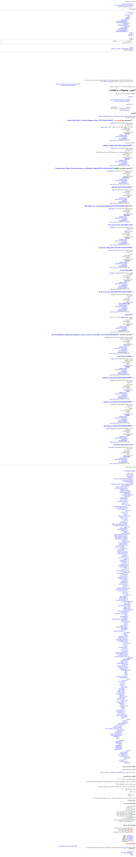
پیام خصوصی (129, 475)
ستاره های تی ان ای (122, 590)
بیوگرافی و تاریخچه (125, 533)
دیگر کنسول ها (117, 749)
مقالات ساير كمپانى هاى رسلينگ (119, 524)
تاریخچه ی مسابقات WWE (121, 536)
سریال (125, 622)
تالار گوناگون (130, 657)
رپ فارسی (124, 633)
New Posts (127, 14)
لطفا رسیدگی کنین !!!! (126, 270)
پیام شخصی (124, 137)
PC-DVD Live (118, 732)
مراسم (125, 624)
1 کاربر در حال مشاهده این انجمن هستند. (119, 772)
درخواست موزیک (123, 598)
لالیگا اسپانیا (121, 689)
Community (127, 18)
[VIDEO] (130, 839)
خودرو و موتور (123, 761)
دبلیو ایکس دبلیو (123, 522)
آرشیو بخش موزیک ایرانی (121, 639)
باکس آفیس (124, 617)
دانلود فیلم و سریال (125, 621)
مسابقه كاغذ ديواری (122, 754)
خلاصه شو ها (121, 549)
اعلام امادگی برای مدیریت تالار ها (108, 291)
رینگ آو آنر (124, 562)
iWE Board (115, 736)
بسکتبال (122, 707)
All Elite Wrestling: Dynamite (120, 506)
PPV (126, 671)
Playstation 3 (118, 745)
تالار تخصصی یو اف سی (127, 601)
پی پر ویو (125, 513)
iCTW (125, 675)
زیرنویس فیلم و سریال (121, 626)
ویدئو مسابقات (126, 608)
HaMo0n (112, 227)
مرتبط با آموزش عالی (122, 665)
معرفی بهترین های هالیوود (121, 613)
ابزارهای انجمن (130, 96)
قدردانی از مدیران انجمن (121, 486)
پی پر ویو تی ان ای (122, 557)
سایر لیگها (121, 695)
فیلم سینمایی (124, 629)
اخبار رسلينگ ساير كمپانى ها (120, 525)
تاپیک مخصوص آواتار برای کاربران (108, 247)
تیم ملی (122, 685)
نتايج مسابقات (126, 604)
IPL (117, 737)
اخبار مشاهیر (124, 620)
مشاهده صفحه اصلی (122, 287)
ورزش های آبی (120, 712)
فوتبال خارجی (123, 687)
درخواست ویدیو (123, 596)
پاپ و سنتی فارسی (122, 637)
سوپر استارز (124, 504)
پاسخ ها (122, 116)
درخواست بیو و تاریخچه (121, 600)
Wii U (120, 744)
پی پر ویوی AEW (123, 509)
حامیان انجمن (128, 314)
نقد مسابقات (124, 530)
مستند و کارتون (123, 625)
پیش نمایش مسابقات (122, 529)
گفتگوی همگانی (123, 528)
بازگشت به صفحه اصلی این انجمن (122, 101)
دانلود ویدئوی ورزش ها (121, 715)
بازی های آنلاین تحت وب (115, 733)
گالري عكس (127, 757)
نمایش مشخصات (123, 135)
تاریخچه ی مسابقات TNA (121, 538)
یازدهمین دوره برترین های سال (125, 6)
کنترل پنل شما (129, 474)
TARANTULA (110, 171)
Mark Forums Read (122, 25)
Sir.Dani (112, 148)
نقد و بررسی (127, 526)
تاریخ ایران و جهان (123, 667)
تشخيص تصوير (123, 751)
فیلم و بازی (124, 651)
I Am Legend (111, 250)
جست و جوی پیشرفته (124, 110)
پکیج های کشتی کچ (122, 542)
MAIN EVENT (123, 498)
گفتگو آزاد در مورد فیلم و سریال (119, 618)
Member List (124, 19)
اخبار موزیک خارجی (122, 655)
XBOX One (118, 742)
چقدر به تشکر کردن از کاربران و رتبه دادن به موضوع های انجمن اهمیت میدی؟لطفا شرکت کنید (77, 334)
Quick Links (127, 26)
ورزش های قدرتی (120, 711)
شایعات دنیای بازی (117, 727)
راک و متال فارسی (122, 636)
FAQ (129, 16)
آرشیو (122, 717)
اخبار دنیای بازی (120, 724)
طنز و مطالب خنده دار (121, 663)
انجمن (131, 13)
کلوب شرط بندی (123, 668)
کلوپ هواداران (120, 697)
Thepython (111, 273)
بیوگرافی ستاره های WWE (120, 534)
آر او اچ (125, 519)
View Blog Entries (123, 138)
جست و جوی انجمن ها (127, 480)
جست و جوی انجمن (129, 104)
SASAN (112, 123)
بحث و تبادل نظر (123, 696)
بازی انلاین (130, 35)
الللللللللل (122, 317)
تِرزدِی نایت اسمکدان (122, 501)
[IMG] (131, 838)
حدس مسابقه (123, 756)
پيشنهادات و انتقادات (125, 490)
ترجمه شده (121, 703)
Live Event (124, 574)
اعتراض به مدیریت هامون (110, 401)
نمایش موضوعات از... (130, 779)
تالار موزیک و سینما (128, 609)
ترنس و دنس (124, 649)
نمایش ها (118, 116)
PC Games (118, 731)
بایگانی (131, 853)
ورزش (128, 679)
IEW (126, 673)
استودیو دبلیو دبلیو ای (122, 553)
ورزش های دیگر (123, 705)
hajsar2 (112, 358)
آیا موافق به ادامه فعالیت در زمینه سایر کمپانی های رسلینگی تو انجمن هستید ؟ (77, 168)
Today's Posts (124, 27)
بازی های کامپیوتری (122, 723)
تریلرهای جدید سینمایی (119, 631)
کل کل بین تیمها (120, 699)
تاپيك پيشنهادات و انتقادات (110, 145)
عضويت (131, 37)
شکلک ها (130, 837)
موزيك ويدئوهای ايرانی (122, 640)
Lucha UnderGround (122, 565)
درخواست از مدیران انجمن (124, 356)
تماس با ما (130, 851)
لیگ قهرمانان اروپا (120, 693)
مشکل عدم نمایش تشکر (110, 425)
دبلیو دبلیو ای (127, 496)
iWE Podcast (127, 493)
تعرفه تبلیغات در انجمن (127, 3)
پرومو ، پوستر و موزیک (121, 676)
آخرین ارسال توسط (110, 116)
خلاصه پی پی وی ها (119, 546)
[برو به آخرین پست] (114, 140)
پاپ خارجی (124, 648)
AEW (128, 505)
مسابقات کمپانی (123, 677)
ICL (117, 738)
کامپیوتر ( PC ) (120, 729)
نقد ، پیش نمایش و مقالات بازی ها (113, 728)
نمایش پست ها (114, 108)
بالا (125, 470)
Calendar (128, 17)
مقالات (125, 532)
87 (125, 450)
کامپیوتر (128, 719)
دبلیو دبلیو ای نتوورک (122, 552)
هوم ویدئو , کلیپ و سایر (121, 507)
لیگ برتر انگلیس (120, 691)
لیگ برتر (122, 683)
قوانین (131, 32)
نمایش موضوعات (124, 108)
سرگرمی (127, 750)
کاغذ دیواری (121, 760)
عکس (125, 758)
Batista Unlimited (110, 428)
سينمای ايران (124, 612)
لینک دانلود (114, 187)
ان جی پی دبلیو (123, 517)
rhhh (113, 189)
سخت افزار (124, 721)
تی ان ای (128, 510)
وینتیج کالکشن (123, 561)
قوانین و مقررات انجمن (124, 492)
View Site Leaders (123, 28)
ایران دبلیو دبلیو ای (121, 847)
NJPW (125, 568)
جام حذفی (121, 684)
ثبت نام (89, 80)
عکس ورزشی (123, 716)
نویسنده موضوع (128, 116)
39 (125, 125)
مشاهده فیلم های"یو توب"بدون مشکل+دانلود (97, 206)
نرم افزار (125, 720)
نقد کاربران (124, 664)
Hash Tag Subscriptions (121, 22)
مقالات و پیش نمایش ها (124, 605)
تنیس (123, 708)
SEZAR (112, 404)
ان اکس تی (124, 502)
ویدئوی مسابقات (126, 541)
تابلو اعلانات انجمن (125, 485)
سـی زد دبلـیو (124, 564)
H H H (112, 294)
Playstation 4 (118, 741)
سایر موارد (124, 540)
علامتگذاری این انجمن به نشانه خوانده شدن (120, 99)
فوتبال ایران (124, 680)
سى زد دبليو (124, 518)
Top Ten (122, 704)
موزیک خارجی (126, 643)
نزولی (129, 795)
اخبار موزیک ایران (123, 641)
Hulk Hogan (111, 208)
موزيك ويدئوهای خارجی (121, 653)
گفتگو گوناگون (126, 659)
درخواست (127, 594)
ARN (125, 672)
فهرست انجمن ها (129, 481)
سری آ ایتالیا (121, 692)
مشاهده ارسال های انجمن (121, 136)
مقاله (125, 614)
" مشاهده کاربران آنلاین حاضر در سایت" (123, 478)
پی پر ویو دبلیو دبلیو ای (122, 545)
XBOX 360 (118, 746)
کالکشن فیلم (124, 628)
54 (125, 252)
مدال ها (131, 34)
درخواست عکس (123, 597)
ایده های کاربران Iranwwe (110, 377)
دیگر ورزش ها (120, 713)
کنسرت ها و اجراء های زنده (120, 656)
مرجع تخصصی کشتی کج (127, 852)
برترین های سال (123, 489)
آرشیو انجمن (127, 762)
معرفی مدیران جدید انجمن (121, 488)
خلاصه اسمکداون (123, 544)
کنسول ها (122, 740)
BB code (131, 835)
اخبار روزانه (124, 497)
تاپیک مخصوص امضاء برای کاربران (122, 444)
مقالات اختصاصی (120, 701)
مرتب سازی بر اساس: (130, 784)
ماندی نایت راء (123, 499)
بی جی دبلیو (124, 521)
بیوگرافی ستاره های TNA (121, 537)
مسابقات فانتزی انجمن (116, 735)
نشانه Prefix (132, 789)
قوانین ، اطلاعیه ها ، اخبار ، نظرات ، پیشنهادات (122, 484)
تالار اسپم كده (123, 753)
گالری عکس (127, 606)
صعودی (129, 794)
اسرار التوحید (124, 660)
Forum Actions (126, 23)
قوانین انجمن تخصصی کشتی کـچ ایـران (123, 5)
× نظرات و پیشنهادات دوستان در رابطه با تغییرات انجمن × (82, 120)
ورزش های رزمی (120, 709)
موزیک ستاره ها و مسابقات (123, 588)
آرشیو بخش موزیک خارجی (121, 652)
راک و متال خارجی (122, 647)
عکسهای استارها (123, 578)
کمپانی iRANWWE (125, 669)
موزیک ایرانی (127, 632)
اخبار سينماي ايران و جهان (124, 610)
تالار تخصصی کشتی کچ (127, 494)
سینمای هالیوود (123, 616)
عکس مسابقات (126, 572)
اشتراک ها (130, 477)
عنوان (134, 116)
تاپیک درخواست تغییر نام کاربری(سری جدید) (120, 224)
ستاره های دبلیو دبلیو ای (121, 589)
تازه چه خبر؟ (130, 12)
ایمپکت (125, 514)
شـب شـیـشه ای (123, 661)
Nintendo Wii (118, 747)
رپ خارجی (124, 644)
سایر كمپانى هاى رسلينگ (124, 515)
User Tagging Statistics (122, 21)
